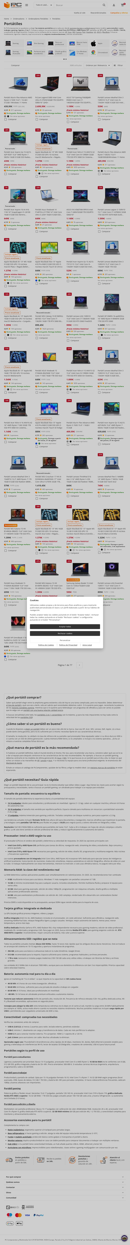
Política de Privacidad (68, 645)
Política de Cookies (46, 645)
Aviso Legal (87, 645)
